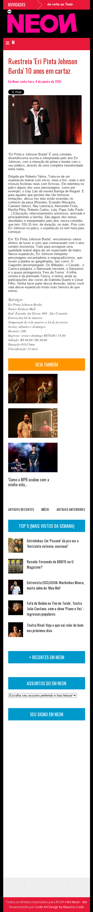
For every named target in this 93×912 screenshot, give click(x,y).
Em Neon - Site (77, 902)
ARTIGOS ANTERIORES (71, 509)
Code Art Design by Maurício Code (59, 907)
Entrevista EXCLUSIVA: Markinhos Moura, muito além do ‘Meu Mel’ (55, 585)
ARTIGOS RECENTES (21, 509)
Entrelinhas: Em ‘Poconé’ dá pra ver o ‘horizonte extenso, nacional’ (53, 543)
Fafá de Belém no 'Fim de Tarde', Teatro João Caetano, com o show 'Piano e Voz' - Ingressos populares (55, 608)
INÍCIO (45, 509)
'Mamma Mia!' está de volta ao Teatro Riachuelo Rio (52, 4)
